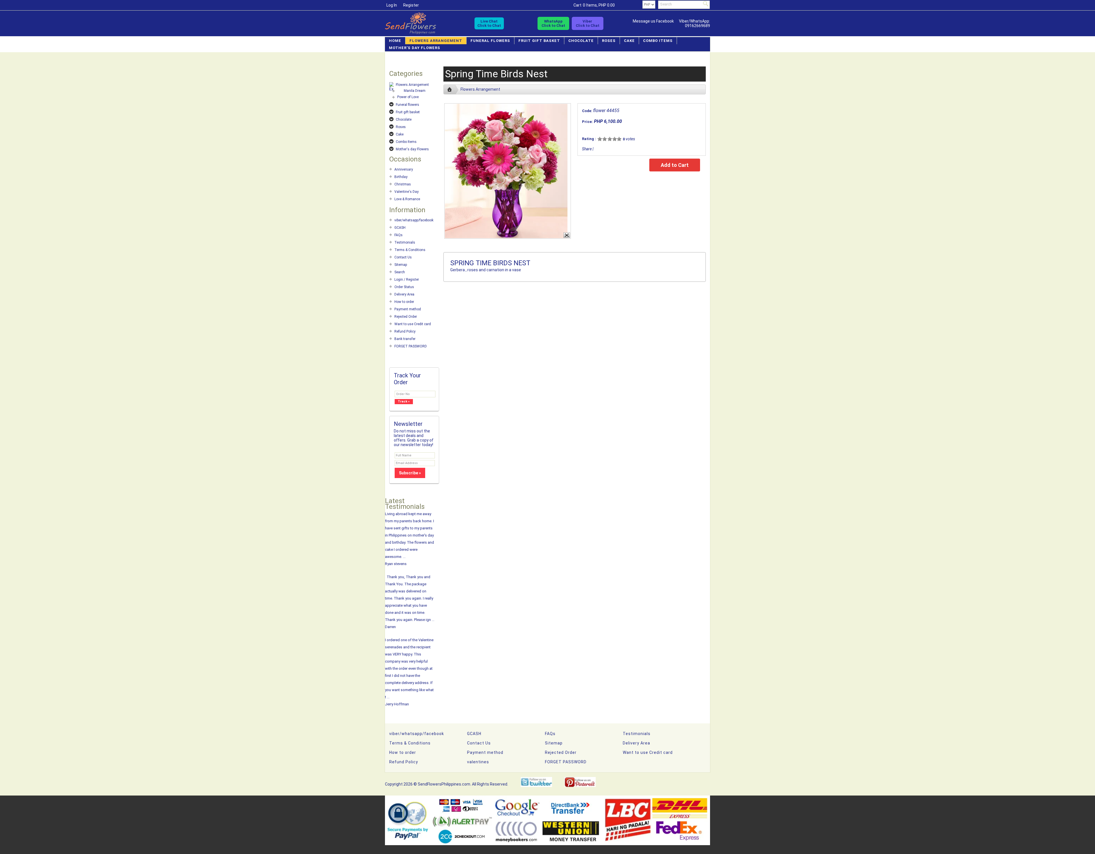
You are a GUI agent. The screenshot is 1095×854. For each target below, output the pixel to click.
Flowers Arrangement (435, 41)
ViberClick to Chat (587, 23)
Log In (391, 5)
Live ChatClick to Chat (489, 23)
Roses (609, 41)
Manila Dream (414, 91)
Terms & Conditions (409, 250)
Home (395, 41)
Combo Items (658, 41)
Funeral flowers (490, 41)
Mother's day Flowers (414, 48)
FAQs (398, 235)
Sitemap (400, 265)
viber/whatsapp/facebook (413, 220)
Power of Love (408, 97)
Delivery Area (404, 294)
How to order (404, 302)
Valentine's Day (406, 192)
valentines (478, 762)
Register (411, 5)
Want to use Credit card (412, 324)
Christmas (402, 184)
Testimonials (404, 242)
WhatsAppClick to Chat (553, 23)
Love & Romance (407, 199)
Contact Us (403, 257)
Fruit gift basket (539, 41)
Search (399, 272)
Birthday (400, 177)
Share (587, 149)
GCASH (399, 228)
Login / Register (406, 280)
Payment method (407, 309)
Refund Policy (404, 331)
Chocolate (581, 41)
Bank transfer (404, 339)
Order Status (404, 287)
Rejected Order (405, 317)
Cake (629, 41)
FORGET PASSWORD (410, 346)
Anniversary (403, 169)
